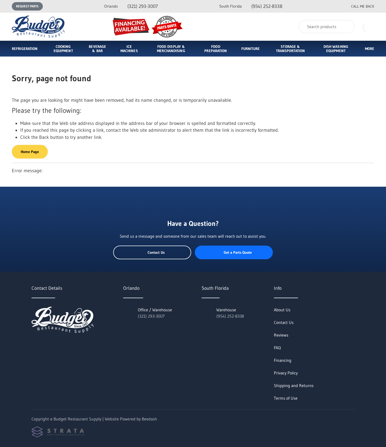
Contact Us (156, 252)
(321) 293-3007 (131, 6)
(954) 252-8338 (250, 6)
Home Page (30, 151)
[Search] (347, 26)
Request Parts (27, 6)
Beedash (149, 418)
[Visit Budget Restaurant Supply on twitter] (34, 344)
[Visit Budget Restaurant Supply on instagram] (56, 344)
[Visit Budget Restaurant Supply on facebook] (45, 344)
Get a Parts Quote (238, 252)
